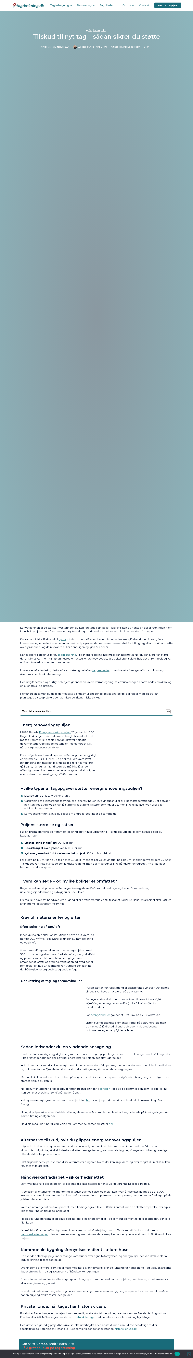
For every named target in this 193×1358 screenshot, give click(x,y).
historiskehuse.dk (125, 1328)
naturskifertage (85, 1317)
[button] (70, 5)
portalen (104, 1088)
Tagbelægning (97, 30)
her (88, 1100)
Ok (177, 1353)
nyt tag (63, 639)
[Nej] (189, 1354)
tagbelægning (67, 654)
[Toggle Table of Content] (166, 711)
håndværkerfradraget (34, 1234)
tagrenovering (101, 670)
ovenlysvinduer (100, 1015)
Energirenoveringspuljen (55, 732)
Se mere (148, 47)
